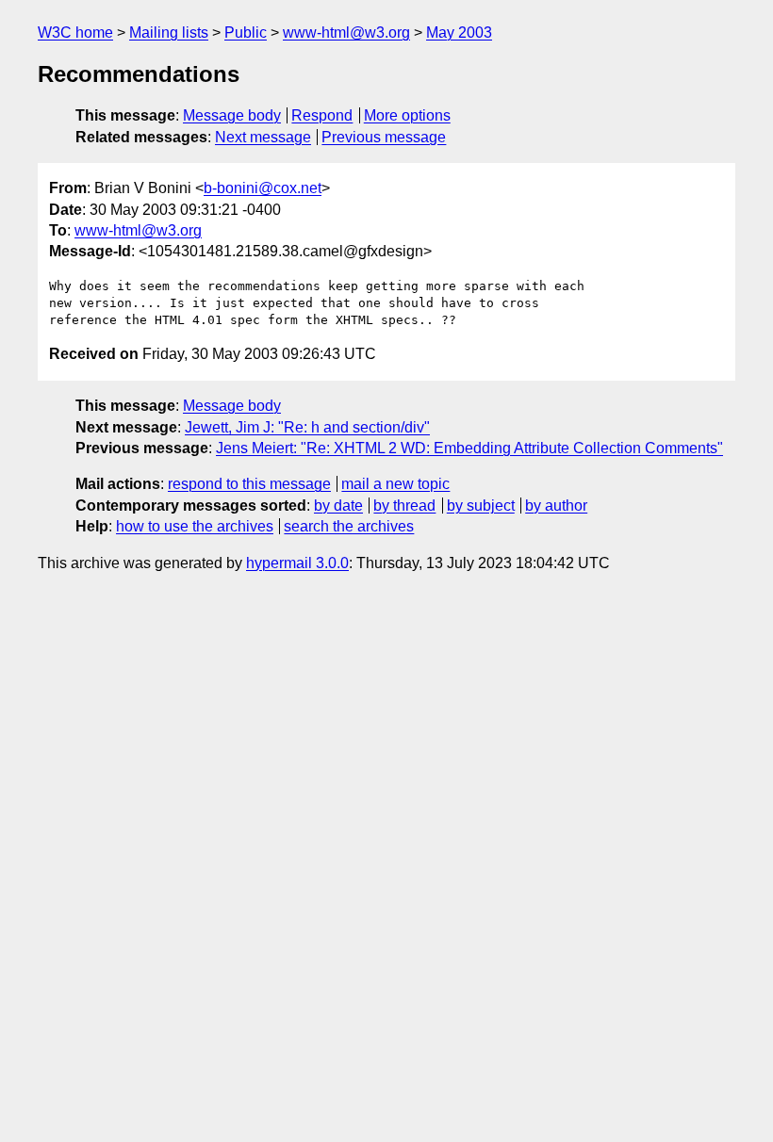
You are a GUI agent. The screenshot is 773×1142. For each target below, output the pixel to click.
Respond (322, 115)
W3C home (75, 32)
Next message (263, 137)
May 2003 (459, 32)
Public (245, 32)
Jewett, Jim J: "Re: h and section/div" (307, 427)
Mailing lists (168, 32)
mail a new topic (395, 484)
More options (407, 115)
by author (556, 506)
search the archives (349, 526)
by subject (481, 506)
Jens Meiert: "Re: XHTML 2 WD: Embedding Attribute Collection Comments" (469, 448)
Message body (232, 115)
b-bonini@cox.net (262, 188)
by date (338, 506)
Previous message (383, 137)
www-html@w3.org (346, 32)
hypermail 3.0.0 (297, 563)
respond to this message (249, 484)
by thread (404, 506)
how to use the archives (194, 526)
